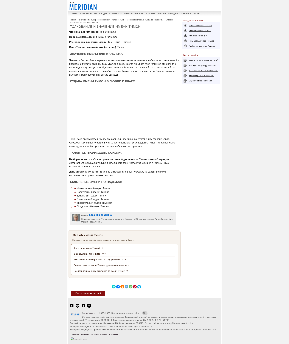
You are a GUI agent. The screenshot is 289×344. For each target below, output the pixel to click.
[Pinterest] (135, 286)
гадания (124, 13)
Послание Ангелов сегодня (201, 41)
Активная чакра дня (198, 36)
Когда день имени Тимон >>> (88, 248)
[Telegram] (126, 286)
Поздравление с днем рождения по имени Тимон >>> (101, 271)
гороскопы (85, 13)
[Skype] (139, 286)
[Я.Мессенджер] (114, 286)
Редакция (75, 334)
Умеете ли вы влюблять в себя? (203, 60)
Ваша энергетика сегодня (200, 25)
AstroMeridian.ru (91, 313)
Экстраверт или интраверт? (201, 76)
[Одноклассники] (122, 286)
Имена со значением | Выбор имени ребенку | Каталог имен (97, 20)
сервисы (186, 13)
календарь (137, 13)
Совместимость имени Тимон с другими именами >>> (101, 265)
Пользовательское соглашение (104, 334)
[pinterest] (77, 307)
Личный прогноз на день (200, 31)
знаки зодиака (102, 13)
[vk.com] (72, 307)
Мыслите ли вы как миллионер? (203, 70)
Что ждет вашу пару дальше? (202, 65)
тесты (196, 13)
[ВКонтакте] (118, 286)
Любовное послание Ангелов (202, 46)
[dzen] (89, 307)
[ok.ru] (83, 307)
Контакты (85, 334)
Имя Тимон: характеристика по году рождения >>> (100, 259)
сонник (74, 13)
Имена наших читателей (88, 293)
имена (115, 13)
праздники (174, 13)
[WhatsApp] (130, 286)
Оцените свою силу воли (200, 81)
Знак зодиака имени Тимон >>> (90, 253)
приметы (150, 13)
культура (161, 13)
